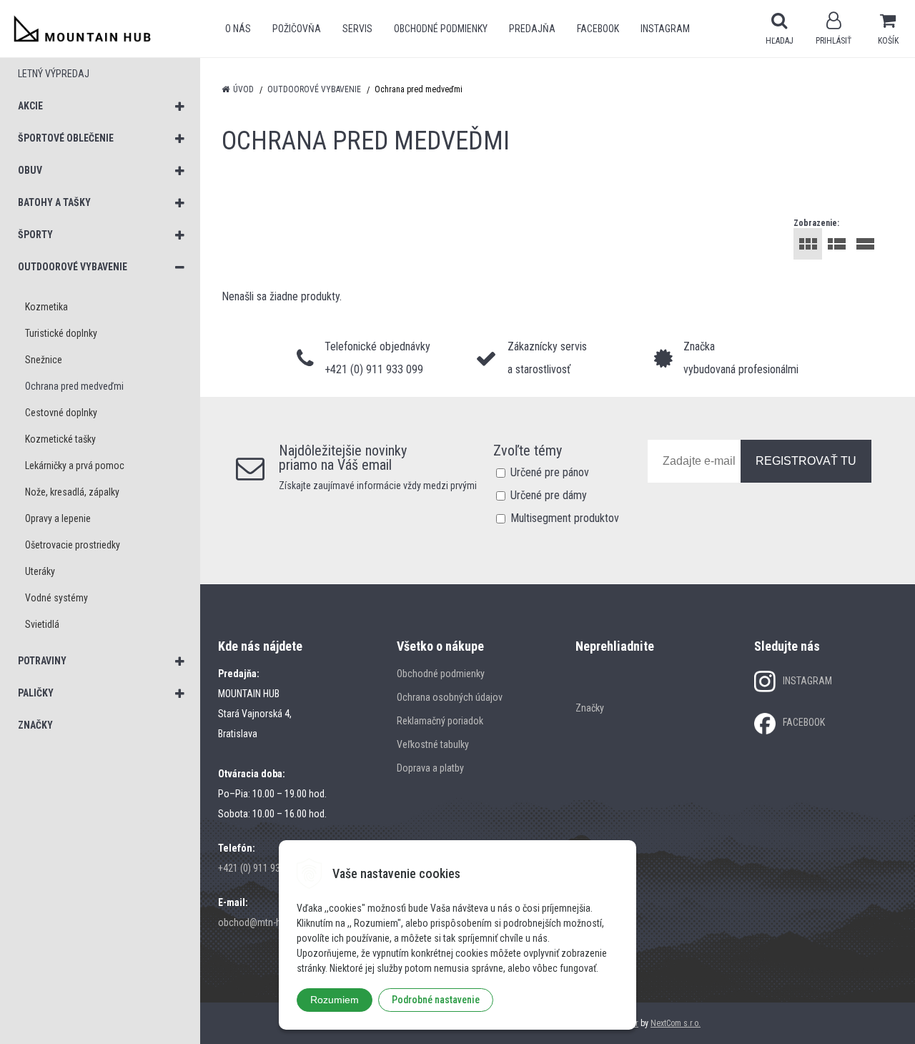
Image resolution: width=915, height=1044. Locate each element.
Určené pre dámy (548, 495)
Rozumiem (334, 999)
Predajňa (532, 28)
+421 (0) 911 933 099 (260, 868)
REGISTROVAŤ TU (806, 461)
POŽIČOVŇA (296, 28)
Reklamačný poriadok (440, 721)
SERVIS (357, 28)
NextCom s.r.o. (676, 1023)
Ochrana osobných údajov (450, 697)
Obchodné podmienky (441, 28)
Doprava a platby (430, 768)
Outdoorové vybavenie (314, 89)
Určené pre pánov (549, 472)
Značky (589, 708)
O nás (238, 28)
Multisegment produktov (564, 518)
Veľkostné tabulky (433, 744)
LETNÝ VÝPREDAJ (53, 73)
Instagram (665, 28)
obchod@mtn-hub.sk (260, 922)
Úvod (243, 89)
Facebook (598, 28)
